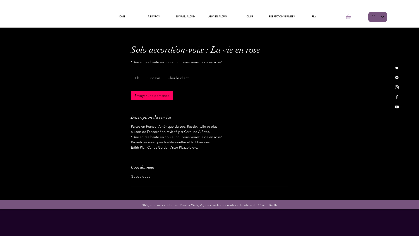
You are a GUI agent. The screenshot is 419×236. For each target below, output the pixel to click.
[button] (351, 16)
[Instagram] (396, 87)
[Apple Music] (396, 67)
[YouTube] (396, 106)
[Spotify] (396, 77)
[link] (152, 95)
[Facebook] (396, 97)
